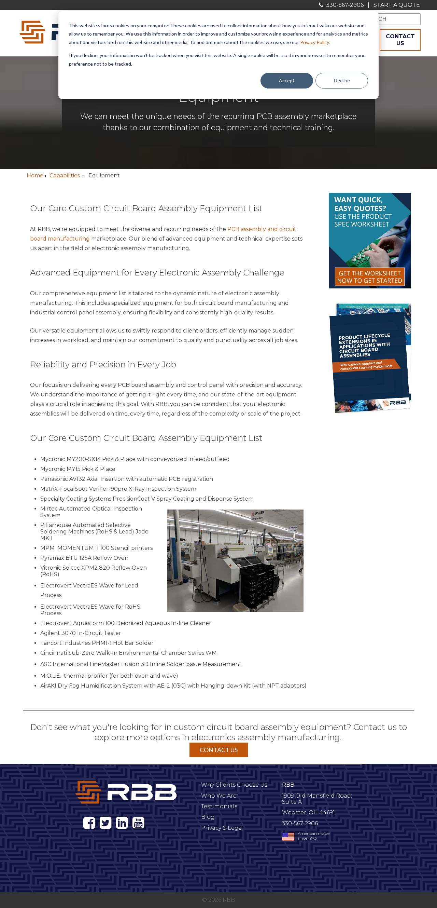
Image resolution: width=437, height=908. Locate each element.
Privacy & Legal (222, 828)
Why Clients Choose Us (234, 785)
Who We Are (219, 795)
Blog (208, 817)
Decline (342, 80)
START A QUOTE (396, 5)
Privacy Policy (314, 42)
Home (35, 175)
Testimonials (219, 806)
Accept (287, 80)
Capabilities (65, 175)
